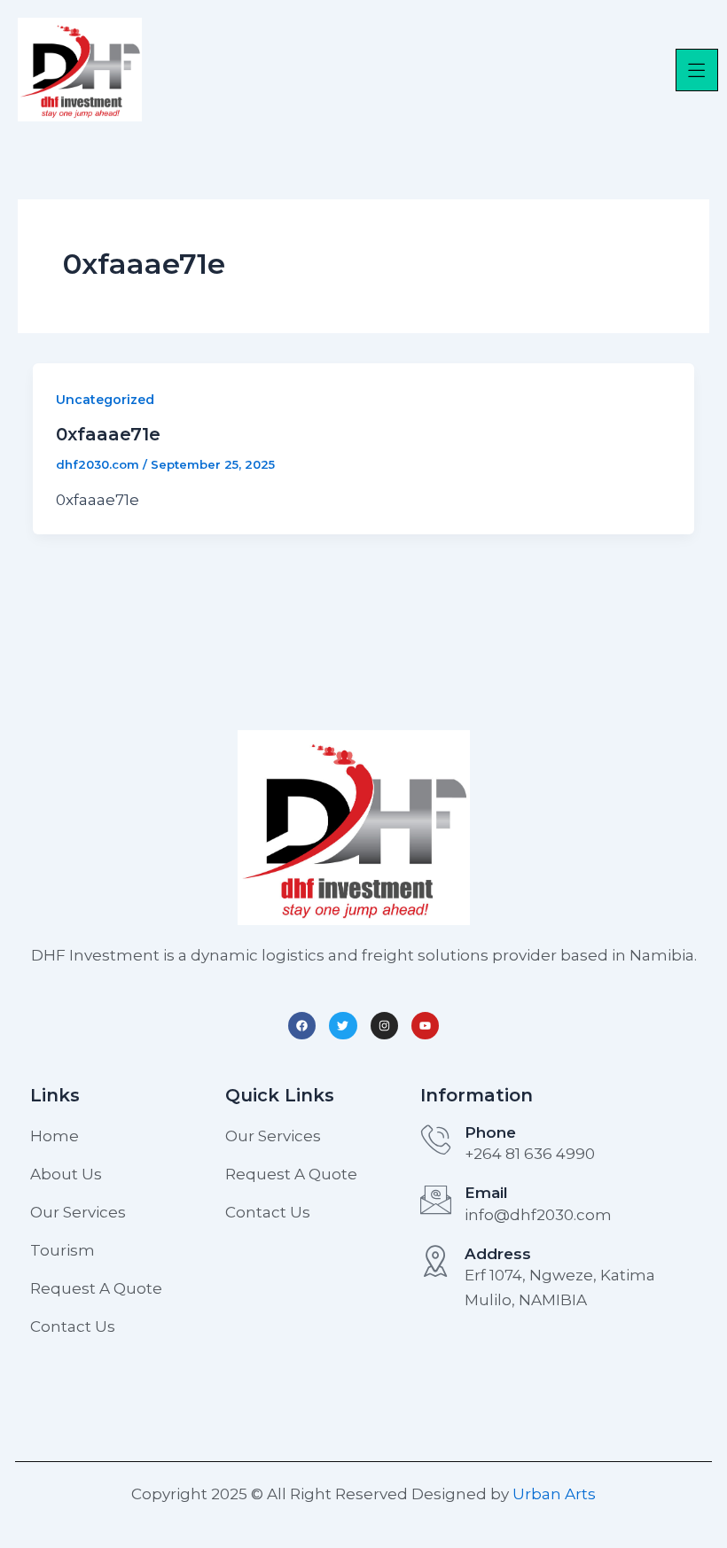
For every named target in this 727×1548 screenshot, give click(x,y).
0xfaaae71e (108, 434)
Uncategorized (105, 400)
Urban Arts (554, 1494)
